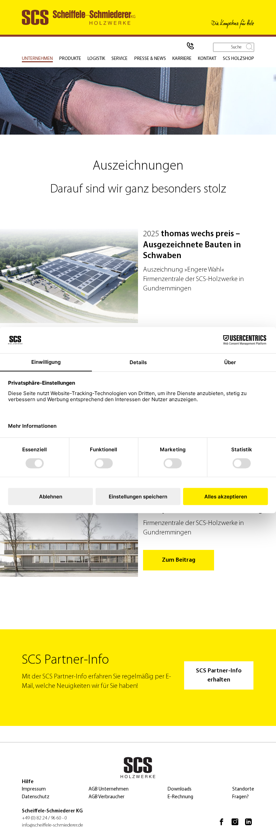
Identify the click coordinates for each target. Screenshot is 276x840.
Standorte (243, 789)
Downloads (180, 789)
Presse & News (150, 58)
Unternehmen (37, 58)
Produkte (70, 58)
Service (119, 58)
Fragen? (240, 797)
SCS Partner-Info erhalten (219, 675)
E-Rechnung (180, 797)
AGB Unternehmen (109, 789)
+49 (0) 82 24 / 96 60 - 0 (44, 818)
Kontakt (207, 58)
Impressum (34, 789)
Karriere (182, 58)
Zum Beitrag (178, 560)
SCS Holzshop (238, 58)
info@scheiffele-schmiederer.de (52, 825)
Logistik (96, 58)
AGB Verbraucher (107, 797)
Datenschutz (35, 797)
